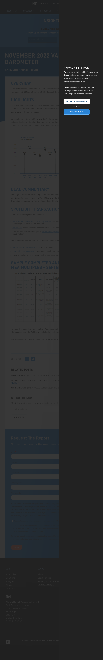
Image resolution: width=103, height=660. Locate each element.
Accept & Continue (76, 102)
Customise (75, 112)
